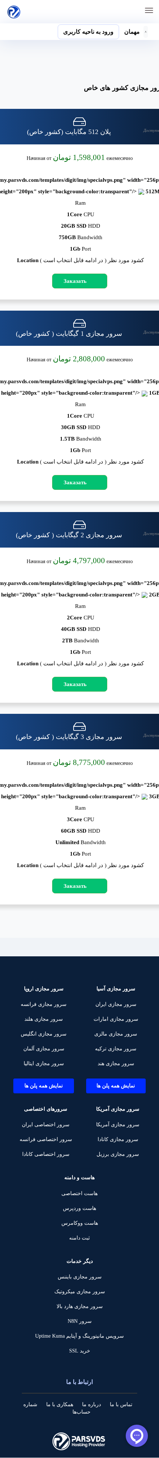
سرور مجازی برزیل (118, 1154)
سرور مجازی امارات (116, 1019)
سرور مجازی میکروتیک (79, 1291)
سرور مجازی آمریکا (117, 1124)
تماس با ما (121, 1404)
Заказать (75, 281)
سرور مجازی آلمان (43, 1048)
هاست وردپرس (79, 1208)
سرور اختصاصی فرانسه (46, 1139)
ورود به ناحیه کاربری (88, 32)
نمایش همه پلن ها (116, 1086)
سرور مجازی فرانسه (44, 1004)
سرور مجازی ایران (115, 1004)
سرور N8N (80, 1321)
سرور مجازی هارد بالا (80, 1306)
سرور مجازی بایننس (80, 1277)
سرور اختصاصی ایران (46, 1124)
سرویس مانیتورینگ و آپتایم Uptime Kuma (79, 1336)
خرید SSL (79, 1351)
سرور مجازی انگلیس (44, 1034)
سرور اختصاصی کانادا (46, 1154)
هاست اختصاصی (79, 1193)
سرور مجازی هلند (43, 1019)
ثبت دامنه (79, 1238)
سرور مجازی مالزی (115, 1034)
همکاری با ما (59, 1404)
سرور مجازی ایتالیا (44, 1063)
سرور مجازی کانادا (118, 1139)
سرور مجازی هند (116, 1063)
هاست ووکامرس (79, 1223)
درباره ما (91, 1404)
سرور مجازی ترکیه (115, 1048)
